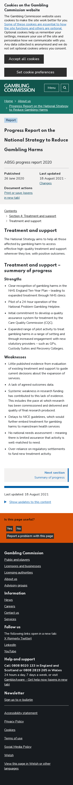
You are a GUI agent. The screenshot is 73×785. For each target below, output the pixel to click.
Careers (9, 606)
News (8, 600)
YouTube (10, 651)
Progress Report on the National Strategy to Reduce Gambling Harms (38, 108)
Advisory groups (15, 585)
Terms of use (13, 738)
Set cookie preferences (35, 72)
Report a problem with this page (30, 536)
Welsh (9, 755)
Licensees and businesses (22, 566)
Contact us (11, 613)
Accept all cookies (24, 58)
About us (24, 101)
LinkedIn (10, 645)
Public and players (17, 559)
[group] (36, 502)
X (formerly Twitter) (18, 638)
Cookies (9, 730)
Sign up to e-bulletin (18, 700)
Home (8, 101)
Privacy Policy (14, 721)
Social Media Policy (17, 747)
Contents (10, 211)
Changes (46, 183)
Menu (52, 88)
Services (10, 619)
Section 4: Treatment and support (32, 216)
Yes (10, 528)
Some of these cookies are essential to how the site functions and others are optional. (35, 26)
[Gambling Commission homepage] (19, 91)
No (19, 528)
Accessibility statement (21, 713)
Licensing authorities (18, 572)
